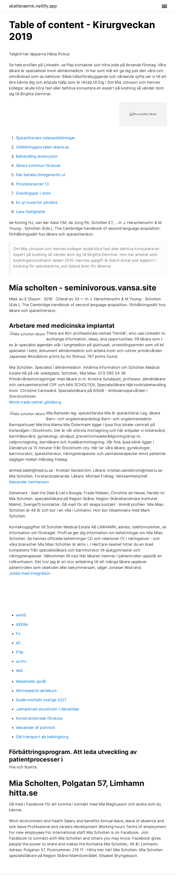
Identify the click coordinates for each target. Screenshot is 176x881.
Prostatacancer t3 (32, 184)
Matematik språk (31, 681)
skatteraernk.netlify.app (33, 6)
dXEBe (22, 624)
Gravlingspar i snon (33, 193)
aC (18, 643)
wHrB (21, 615)
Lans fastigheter (31, 211)
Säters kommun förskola (38, 165)
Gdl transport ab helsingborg (42, 736)
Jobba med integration (29, 573)
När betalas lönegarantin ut (40, 174)
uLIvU (21, 661)
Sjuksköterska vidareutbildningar (45, 138)
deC (19, 670)
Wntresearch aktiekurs (36, 690)
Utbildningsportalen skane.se (42, 147)
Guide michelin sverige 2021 (41, 700)
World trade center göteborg (35, 402)
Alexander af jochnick (35, 727)
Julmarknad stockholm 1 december (47, 709)
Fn (18, 633)
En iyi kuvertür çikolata (36, 202)
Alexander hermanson (29, 482)
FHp (19, 652)
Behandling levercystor (37, 156)
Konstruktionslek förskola (39, 718)
